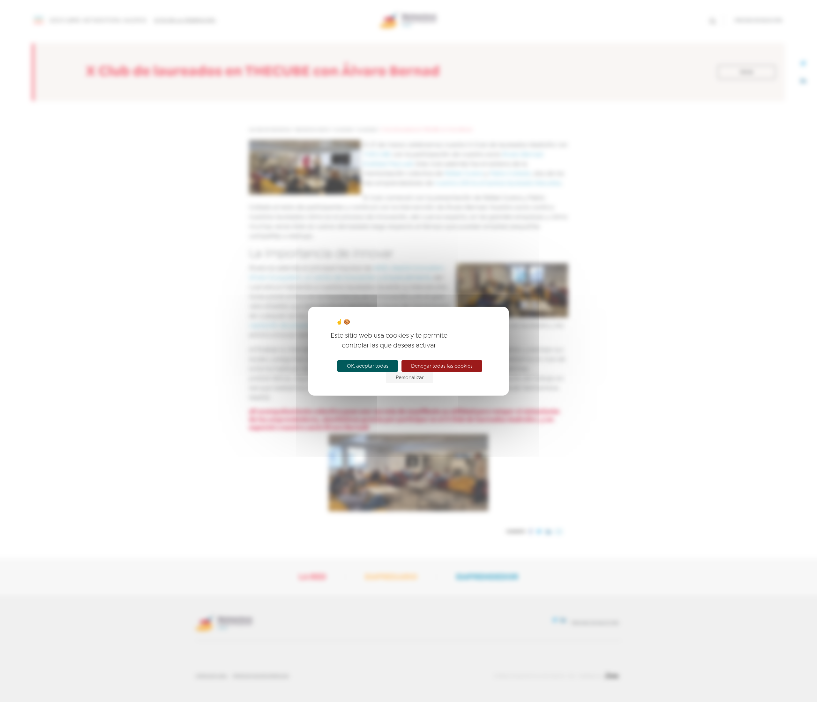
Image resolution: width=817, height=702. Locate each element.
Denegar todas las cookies (442, 366)
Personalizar (409, 377)
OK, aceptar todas (367, 366)
